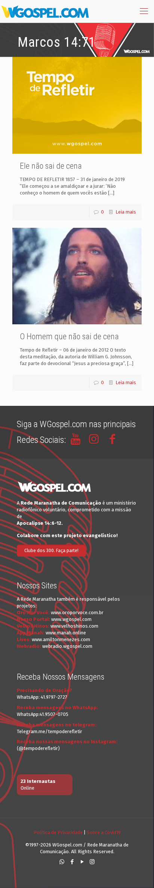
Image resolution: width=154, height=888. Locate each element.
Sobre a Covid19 (104, 832)
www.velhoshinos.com (74, 626)
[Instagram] (92, 861)
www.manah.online (66, 633)
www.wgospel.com (71, 619)
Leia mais (126, 212)
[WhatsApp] (62, 861)
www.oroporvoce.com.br (77, 612)
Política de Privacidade (58, 832)
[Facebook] (72, 861)
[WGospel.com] (45, 11)
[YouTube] (82, 861)
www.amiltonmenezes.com (61, 639)
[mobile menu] (144, 11)
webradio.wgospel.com (67, 646)
